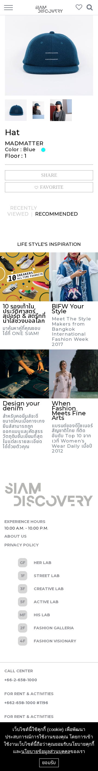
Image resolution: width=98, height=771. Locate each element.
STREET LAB (49, 575)
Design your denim (21, 406)
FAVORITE (51, 187)
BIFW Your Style (68, 309)
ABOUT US (15, 536)
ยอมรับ (49, 762)
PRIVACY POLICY (21, 545)
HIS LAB (49, 615)
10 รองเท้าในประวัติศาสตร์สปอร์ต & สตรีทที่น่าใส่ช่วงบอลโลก (24, 313)
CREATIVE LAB (49, 588)
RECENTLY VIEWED (22, 211)
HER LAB (49, 562)
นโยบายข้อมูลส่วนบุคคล (45, 751)
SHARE (49, 175)
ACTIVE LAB (49, 601)
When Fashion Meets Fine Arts (69, 411)
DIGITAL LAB (49, 628)
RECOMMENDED (56, 214)
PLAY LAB (49, 641)
